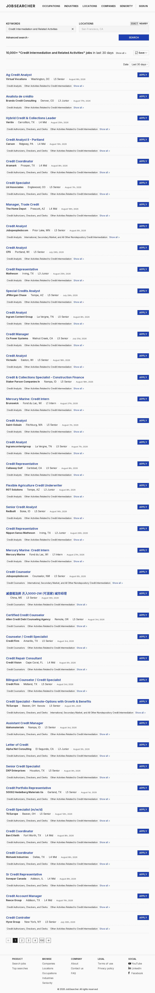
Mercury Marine (15, 554)
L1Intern (51, 403)
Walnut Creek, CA (42, 338)
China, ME (16, 597)
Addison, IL (36, 878)
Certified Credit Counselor (25, 615)
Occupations (49, 973)
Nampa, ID (50, 381)
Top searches (20, 968)
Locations (47, 968)
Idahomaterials (15, 727)
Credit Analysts (14, 86)
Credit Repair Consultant (24, 658)
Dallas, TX (39, 857)
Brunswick (12, 403)
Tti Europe (12, 705)
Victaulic (11, 359)
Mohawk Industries (17, 857)
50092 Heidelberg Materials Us (24, 792)
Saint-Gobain (14, 424)
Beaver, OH (29, 705)
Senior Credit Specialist (23, 766)
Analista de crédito (19, 96)
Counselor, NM (41, 576)
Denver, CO (47, 100)
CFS (8, 251)
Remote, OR (61, 619)
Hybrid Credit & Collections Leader (31, 118)
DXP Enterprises (15, 770)
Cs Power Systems (17, 338)
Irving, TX (28, 273)
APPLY (143, 74)
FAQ (73, 973)
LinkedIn (136, 968)
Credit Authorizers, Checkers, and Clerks (27, 129)
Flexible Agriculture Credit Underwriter (34, 485)
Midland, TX (30, 684)
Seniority (47, 982)
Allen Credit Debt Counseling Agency (28, 619)
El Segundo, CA (45, 748)
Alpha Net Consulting (18, 748)
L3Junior (63, 100)
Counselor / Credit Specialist (27, 636)
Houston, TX (37, 770)
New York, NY (32, 921)
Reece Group (14, 900)
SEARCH (134, 37)
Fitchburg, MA (34, 424)
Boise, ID (25, 511)
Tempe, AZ (37, 295)
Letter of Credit (17, 745)
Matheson (12, 273)
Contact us (77, 968)
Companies (48, 963)
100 (42, 940)
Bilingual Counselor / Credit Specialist (33, 680)
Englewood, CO (36, 187)
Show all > (121, 53)
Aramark (11, 165)
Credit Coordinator (19, 161)
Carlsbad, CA (34, 468)
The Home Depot (16, 208)
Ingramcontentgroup (18, 446)
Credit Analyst (16, 226)
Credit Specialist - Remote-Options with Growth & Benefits (48, 701)
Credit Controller (18, 917)
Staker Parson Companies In (23, 381)
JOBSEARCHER (20, 6)
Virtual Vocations (16, 79)
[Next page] (48, 940)
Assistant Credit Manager (24, 723)
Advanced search (16, 37)
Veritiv (10, 122)
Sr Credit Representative (24, 874)
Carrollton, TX (26, 122)
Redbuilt (11, 511)
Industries (47, 978)
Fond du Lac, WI (32, 403)
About (74, 963)
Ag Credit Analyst (19, 75)
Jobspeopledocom (17, 230)
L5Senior (59, 79)
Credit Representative (22, 269)
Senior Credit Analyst (21, 507)
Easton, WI (27, 359)
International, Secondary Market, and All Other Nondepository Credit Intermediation (65, 237)
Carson (10, 143)
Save (142, 52)
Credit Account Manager (24, 896)
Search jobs (19, 963)
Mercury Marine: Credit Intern (27, 399)
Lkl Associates (14, 187)
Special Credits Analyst (23, 291)
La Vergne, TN (45, 316)
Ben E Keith (12, 835)
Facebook (137, 973)
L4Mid (43, 122)
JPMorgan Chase (16, 295)
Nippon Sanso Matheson (20, 532)
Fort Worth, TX (32, 835)
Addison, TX (33, 900)
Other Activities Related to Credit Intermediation (48, 86)
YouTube (137, 963)
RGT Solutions (14, 489)
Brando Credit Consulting (21, 100)
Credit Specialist (18, 183)
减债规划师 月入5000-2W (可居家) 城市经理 (36, 593)
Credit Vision (13, 662)
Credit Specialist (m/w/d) (24, 809)
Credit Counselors (16, 583)
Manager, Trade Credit (22, 204)
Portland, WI (22, 251)
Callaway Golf (14, 468)
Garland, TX (54, 792)
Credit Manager (17, 334)
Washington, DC (40, 79)
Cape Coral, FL (34, 662)
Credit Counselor (18, 572)
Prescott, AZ (37, 208)
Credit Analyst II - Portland (25, 139)
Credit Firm (12, 640)
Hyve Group (13, 921)
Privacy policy (106, 968)
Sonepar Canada (16, 878)
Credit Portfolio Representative (28, 788)
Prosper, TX (28, 165)
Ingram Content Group (19, 316)
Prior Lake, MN (41, 230)
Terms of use (105, 963)
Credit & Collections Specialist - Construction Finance (45, 377)
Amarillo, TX (30, 640)
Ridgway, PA (26, 143)
